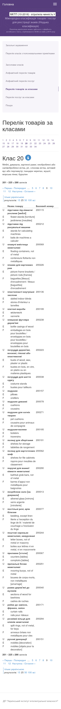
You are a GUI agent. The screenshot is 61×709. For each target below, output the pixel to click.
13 (48, 140)
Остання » (29, 191)
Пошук (9, 105)
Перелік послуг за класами (20, 97)
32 (26, 146)
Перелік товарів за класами (22, 89)
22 (35, 143)
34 (35, 146)
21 (31, 143)
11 (39, 140)
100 (30, 200)
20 (26, 143)
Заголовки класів (14, 64)
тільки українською (14, 197)
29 (13, 146)
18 (17, 143)
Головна (8, 4)
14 (52, 140)
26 (54, 143)
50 (25, 200)
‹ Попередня (19, 188)
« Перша (7, 188)
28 (8, 146)
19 (22, 143)
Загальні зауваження (17, 45)
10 (34, 140)
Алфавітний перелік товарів (20, 72)
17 (13, 143)
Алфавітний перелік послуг (20, 80)
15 (3, 143)
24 (44, 143)
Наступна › (18, 191)
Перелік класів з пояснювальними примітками (30, 53)
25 (49, 143)
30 (17, 146)
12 (43, 140)
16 (8, 143)
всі (34, 200)
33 (31, 146)
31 (22, 146)
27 (3, 146)
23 (40, 143)
